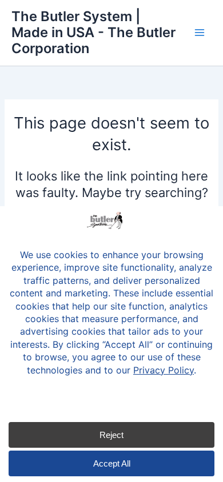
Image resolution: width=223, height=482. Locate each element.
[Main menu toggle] (200, 33)
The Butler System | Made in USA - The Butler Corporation (93, 32)
